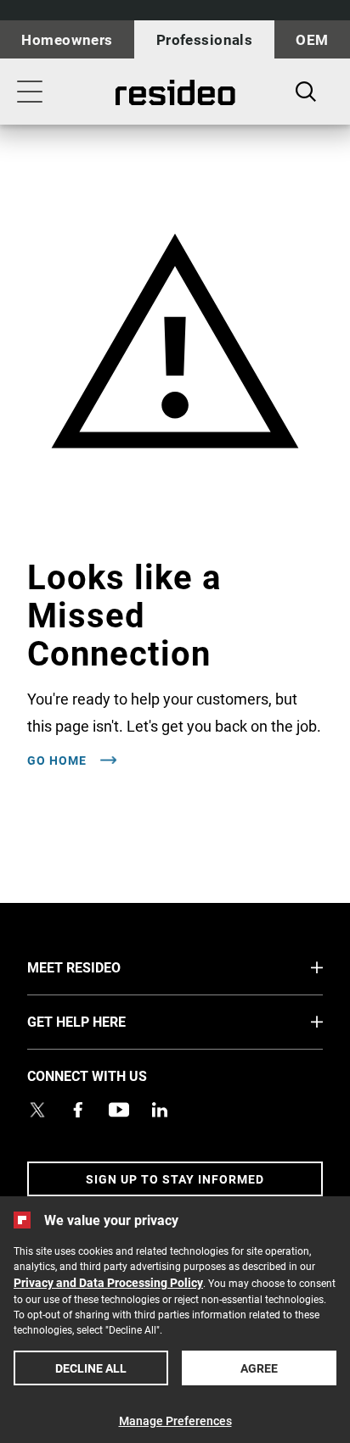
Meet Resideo (105, 966)
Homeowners (66, 39)
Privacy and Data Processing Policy (108, 1282)
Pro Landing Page (175, 92)
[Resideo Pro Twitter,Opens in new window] (37, 1109)
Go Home (58, 760)
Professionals (204, 39)
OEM (312, 39)
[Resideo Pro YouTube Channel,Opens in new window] (119, 1109)
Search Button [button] (306, 91)
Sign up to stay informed (175, 1179)
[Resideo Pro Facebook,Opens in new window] (78, 1109)
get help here (108, 1020)
